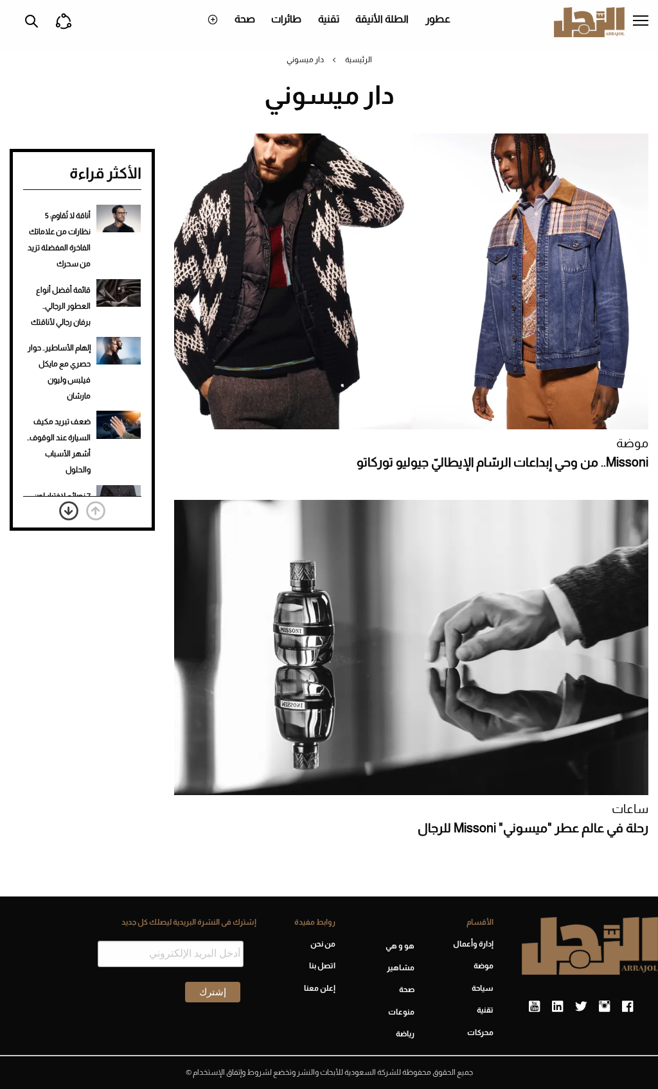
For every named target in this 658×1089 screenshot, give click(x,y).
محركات (480, 1032)
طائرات (286, 18)
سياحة (483, 988)
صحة (245, 18)
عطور (437, 18)
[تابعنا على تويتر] (581, 1006)
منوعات (401, 1012)
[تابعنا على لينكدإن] (557, 1006)
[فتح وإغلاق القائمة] (640, 21)
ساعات (630, 809)
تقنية (328, 18)
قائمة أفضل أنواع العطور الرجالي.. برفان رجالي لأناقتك (61, 306)
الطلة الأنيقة (382, 18)
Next (68, 511)
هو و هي (400, 945)
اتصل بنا (322, 965)
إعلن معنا (319, 988)
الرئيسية (358, 59)
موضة (632, 443)
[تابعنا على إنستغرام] (604, 1006)
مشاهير (400, 967)
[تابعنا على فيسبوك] (627, 1006)
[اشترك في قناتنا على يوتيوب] (534, 1006)
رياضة (405, 1033)
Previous (95, 511)
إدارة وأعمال (473, 943)
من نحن (322, 943)
